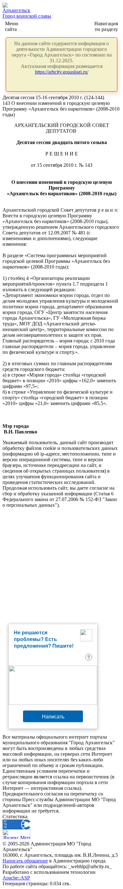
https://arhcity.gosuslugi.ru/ (61, 72)
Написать (53, 716)
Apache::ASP (16, 877)
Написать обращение (25, 860)
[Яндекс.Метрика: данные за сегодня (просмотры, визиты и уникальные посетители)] (16, 834)
